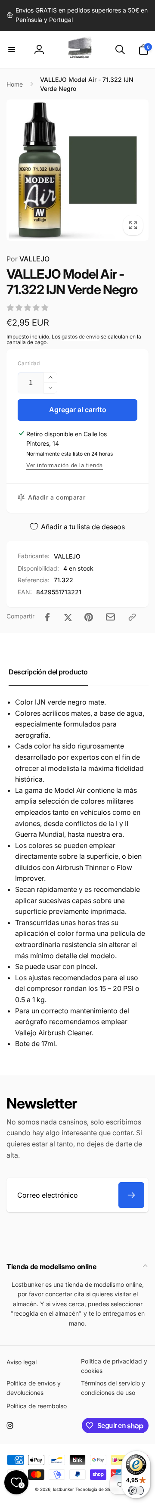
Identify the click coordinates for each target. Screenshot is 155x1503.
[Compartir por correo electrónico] (110, 617)
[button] (11, 49)
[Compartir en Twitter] (68, 617)
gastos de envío (80, 336)
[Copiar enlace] (132, 617)
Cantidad (29, 363)
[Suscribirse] (131, 1195)
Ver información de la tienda (64, 465)
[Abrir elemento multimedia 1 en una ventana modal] (77, 170)
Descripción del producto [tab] (48, 672)
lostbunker (63, 1489)
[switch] (136, 1490)
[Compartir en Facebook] (47, 617)
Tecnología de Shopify (98, 1489)
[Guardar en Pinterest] (88, 617)
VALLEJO (28, 259)
